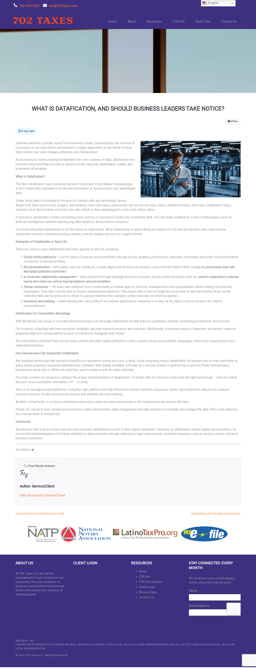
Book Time (203, 21)
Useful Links (147, 587)
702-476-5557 (29, 6)
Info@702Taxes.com (63, 6)
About (131, 21)
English (213, 3)
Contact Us (229, 21)
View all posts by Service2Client (42, 495)
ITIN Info (178, 21)
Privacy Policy (148, 592)
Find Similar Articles (39, 465)
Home (112, 21)
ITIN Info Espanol (150, 582)
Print (233, 121)
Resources (154, 21)
